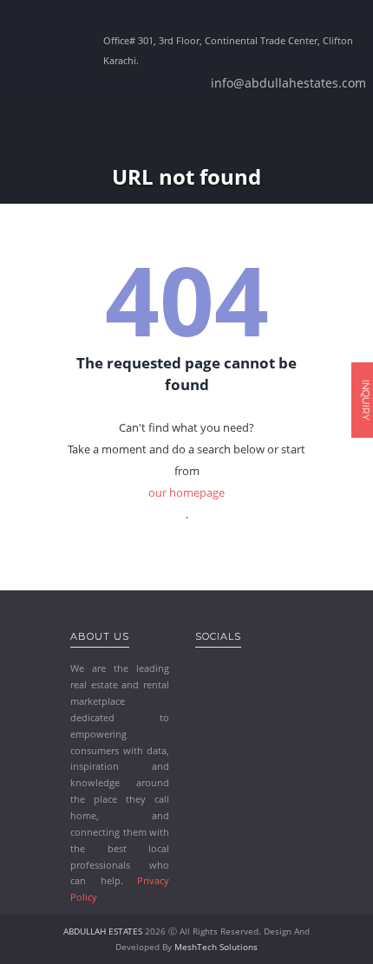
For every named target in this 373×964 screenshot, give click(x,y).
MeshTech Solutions (216, 947)
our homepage (186, 492)
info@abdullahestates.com (288, 83)
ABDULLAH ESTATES (102, 931)
